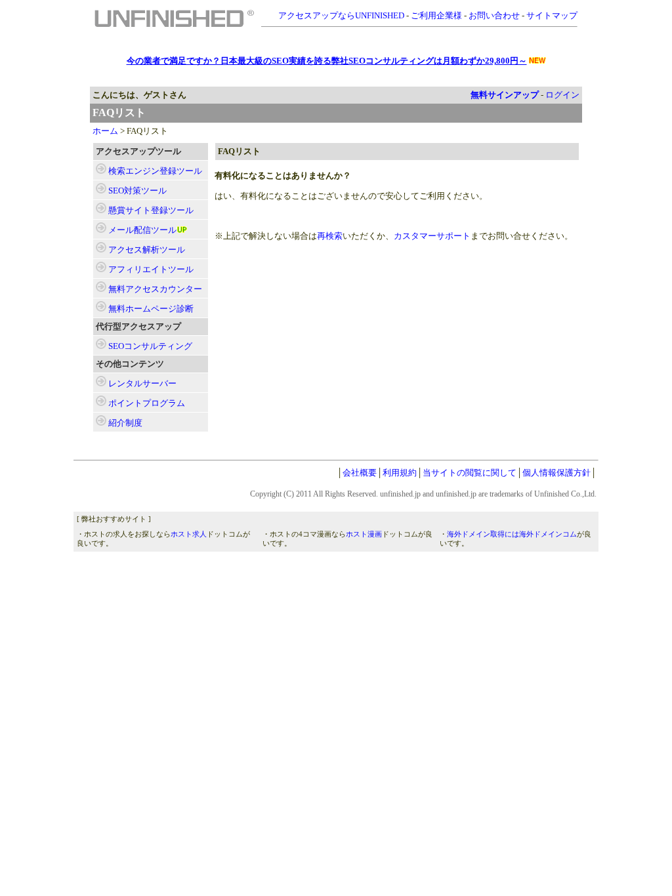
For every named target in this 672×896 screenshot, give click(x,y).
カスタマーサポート (432, 236)
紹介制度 (125, 423)
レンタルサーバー (142, 383)
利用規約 (400, 473)
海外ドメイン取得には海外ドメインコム (512, 534)
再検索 (330, 236)
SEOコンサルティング (150, 346)
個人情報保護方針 (556, 473)
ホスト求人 (189, 534)
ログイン (562, 95)
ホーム (105, 131)
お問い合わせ (494, 15)
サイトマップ (552, 15)
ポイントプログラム (146, 403)
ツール (155, 171)
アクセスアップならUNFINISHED (341, 15)
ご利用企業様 (436, 15)
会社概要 (360, 473)
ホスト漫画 (364, 534)
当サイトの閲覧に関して (469, 473)
